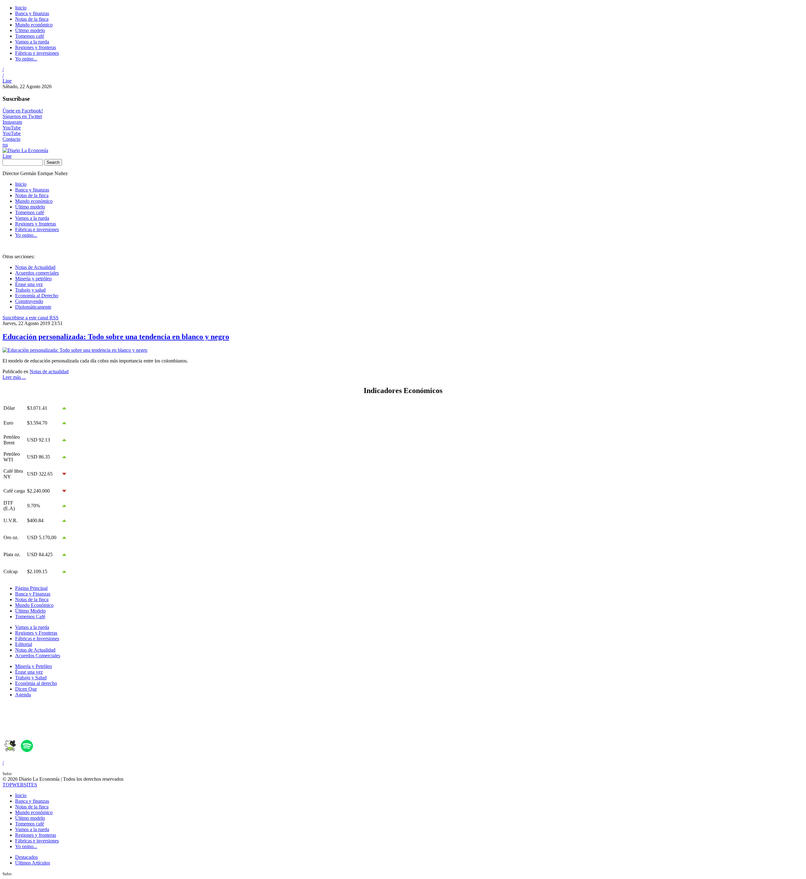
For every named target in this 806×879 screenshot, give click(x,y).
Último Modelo (30, 611)
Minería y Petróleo (33, 666)
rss (5, 144)
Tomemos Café (30, 616)
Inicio (20, 7)
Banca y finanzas (32, 13)
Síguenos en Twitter (22, 116)
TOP (20, 784)
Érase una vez (29, 284)
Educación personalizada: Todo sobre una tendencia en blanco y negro (116, 337)
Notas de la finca (31, 19)
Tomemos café (29, 36)
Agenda (23, 694)
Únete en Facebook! (23, 110)
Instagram (12, 122)
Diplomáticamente (33, 307)
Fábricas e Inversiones (37, 638)
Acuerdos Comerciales (37, 655)
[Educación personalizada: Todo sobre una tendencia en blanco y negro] (75, 350)
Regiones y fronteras (35, 47)
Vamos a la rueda (32, 41)
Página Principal (31, 588)
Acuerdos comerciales (37, 273)
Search (53, 162)
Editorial (23, 644)
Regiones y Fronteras (36, 633)
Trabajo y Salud (31, 677)
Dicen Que (26, 689)
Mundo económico (34, 24)
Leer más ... (14, 377)
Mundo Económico (34, 605)
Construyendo (29, 301)
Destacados (26, 857)
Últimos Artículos (32, 862)
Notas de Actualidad (35, 267)
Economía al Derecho (36, 295)
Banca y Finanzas (32, 593)
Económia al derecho (36, 683)
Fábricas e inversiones (37, 53)
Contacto (11, 139)
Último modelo (30, 30)
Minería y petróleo (33, 278)
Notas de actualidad (49, 371)
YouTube (12, 127)
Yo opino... (26, 58)
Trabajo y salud (30, 290)
